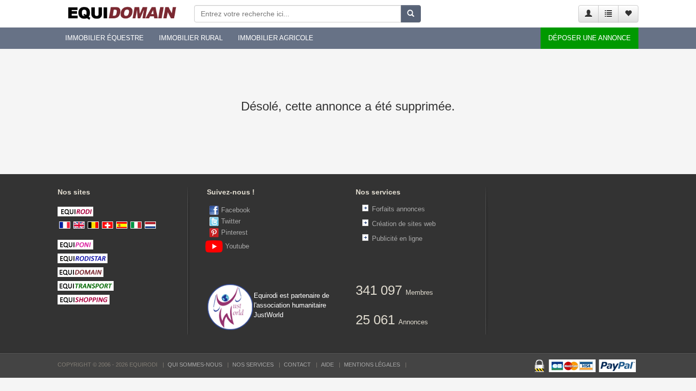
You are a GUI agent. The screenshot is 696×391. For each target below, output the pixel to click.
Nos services (253, 364)
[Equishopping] (125, 299)
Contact (297, 364)
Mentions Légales (372, 364)
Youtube (237, 246)
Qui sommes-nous (195, 364)
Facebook (235, 210)
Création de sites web (404, 224)
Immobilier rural (191, 38)
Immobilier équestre (104, 38)
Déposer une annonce (589, 38)
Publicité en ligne (397, 238)
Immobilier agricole (275, 38)
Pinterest (234, 232)
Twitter (230, 221)
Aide (327, 364)
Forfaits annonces (398, 209)
